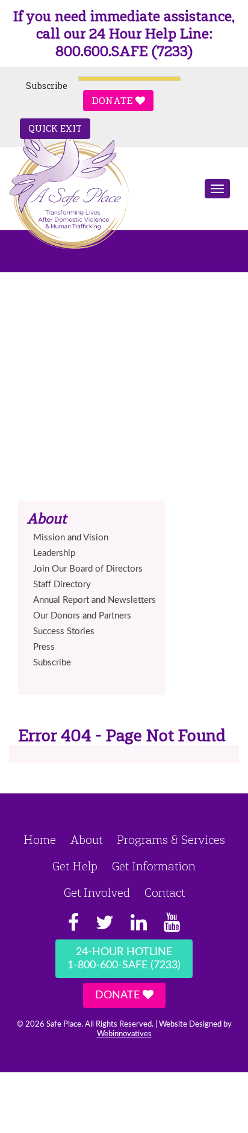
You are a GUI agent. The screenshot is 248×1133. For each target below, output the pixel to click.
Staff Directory (62, 584)
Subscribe (46, 86)
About (86, 839)
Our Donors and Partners (82, 615)
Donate (113, 100)
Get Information (154, 866)
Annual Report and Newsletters (94, 600)
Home (39, 839)
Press (44, 647)
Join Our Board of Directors (88, 568)
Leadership (54, 553)
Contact (164, 892)
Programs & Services (171, 839)
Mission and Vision (70, 537)
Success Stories (64, 631)
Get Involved (97, 892)
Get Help (75, 866)
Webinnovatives (124, 1034)
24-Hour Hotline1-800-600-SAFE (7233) (124, 959)
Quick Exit (55, 128)
